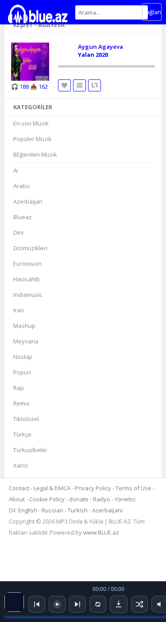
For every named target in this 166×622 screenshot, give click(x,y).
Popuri (22, 372)
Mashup (24, 326)
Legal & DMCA (52, 488)
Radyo (101, 499)
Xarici (20, 465)
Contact (19, 488)
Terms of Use (133, 488)
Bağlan (152, 12)
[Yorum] (94, 85)
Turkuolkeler (30, 450)
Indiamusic (27, 295)
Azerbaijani (107, 510)
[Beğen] (64, 85)
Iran (18, 310)
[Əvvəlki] (36, 604)
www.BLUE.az (101, 532)
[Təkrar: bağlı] (97, 604)
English (27, 510)
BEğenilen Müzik (35, 154)
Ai (15, 170)
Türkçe (22, 434)
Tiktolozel (26, 419)
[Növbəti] (77, 604)
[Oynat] (57, 604)
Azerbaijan (27, 201)
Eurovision (27, 264)
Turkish (78, 510)
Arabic (21, 186)
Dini (18, 232)
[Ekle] (79, 85)
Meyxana (26, 341)
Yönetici (125, 499)
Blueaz (22, 217)
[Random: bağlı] (139, 604)
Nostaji (22, 357)
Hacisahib (26, 279)
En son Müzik (31, 123)
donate (79, 499)
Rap (18, 388)
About (17, 499)
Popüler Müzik (32, 139)
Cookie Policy (47, 499)
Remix (21, 403)
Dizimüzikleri (30, 248)
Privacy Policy (93, 488)
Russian (52, 510)
